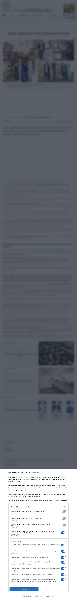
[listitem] (38, 507)
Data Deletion (27, 596)
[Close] (73, 472)
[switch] (63, 511)
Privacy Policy (50, 596)
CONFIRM (24, 589)
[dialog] (38, 534)
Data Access (38, 596)
